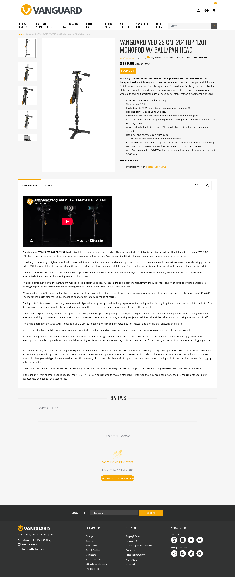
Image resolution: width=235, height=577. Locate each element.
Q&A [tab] (55, 408)
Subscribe (151, 513)
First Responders (92, 568)
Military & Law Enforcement (96, 564)
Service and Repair (133, 540)
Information (93, 528)
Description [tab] (29, 185)
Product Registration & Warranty (139, 545)
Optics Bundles (22, 25)
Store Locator (91, 554)
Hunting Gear (107, 25)
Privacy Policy (91, 545)
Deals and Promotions (43, 25)
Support (131, 528)
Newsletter (79, 513)
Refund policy (131, 564)
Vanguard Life (142, 25)
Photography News (156, 166)
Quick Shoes (158, 25)
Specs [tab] (48, 185)
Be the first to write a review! (117, 478)
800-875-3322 (38, 540)
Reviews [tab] (43, 408)
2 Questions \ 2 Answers (162, 57)
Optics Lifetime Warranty (135, 554)
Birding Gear (89, 25)
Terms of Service (132, 560)
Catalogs (89, 536)
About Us (89, 540)
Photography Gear (70, 25)
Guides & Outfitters (93, 559)
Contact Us (33, 544)
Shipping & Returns (133, 536)
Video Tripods (124, 25)
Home (21, 34)
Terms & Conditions (93, 550)
